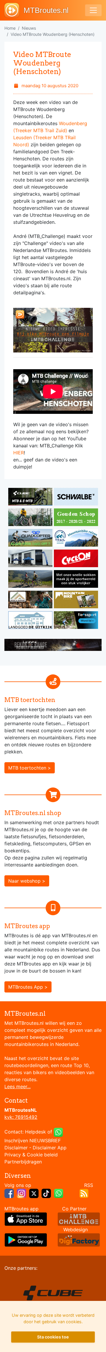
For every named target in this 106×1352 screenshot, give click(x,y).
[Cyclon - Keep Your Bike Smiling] (76, 559)
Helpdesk (35, 1132)
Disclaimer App (50, 1148)
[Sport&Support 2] (31, 600)
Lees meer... (17, 1086)
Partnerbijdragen (23, 1162)
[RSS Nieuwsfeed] (84, 1193)
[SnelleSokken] (76, 580)
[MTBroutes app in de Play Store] (25, 1239)
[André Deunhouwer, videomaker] (78, 1218)
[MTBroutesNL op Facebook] (9, 1193)
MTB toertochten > (29, 768)
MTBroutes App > (28, 987)
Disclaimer (16, 1148)
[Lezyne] (53, 644)
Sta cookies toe (53, 1336)
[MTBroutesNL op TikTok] (46, 1193)
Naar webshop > (26, 881)
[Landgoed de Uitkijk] (31, 621)
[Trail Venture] (76, 539)
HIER (18, 453)
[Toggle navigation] (93, 10)
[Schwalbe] (76, 498)
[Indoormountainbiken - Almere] (31, 518)
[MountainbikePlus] (76, 600)
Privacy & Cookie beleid (31, 1155)
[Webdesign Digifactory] (78, 1239)
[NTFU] (76, 621)
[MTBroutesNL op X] (34, 1193)
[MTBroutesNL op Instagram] (21, 1193)
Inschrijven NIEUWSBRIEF (32, 1140)
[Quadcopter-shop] (31, 539)
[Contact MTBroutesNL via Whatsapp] (58, 1132)
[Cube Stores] (31, 498)
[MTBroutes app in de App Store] (25, 1218)
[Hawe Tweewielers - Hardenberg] (31, 559)
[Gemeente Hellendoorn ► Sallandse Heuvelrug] (76, 518)
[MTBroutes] (14, 10)
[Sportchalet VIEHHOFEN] (31, 580)
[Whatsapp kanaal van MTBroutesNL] (58, 1193)
